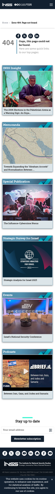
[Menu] (48, 4)
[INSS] (7, 4)
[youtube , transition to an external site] (24, 453)
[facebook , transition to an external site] (18, 36)
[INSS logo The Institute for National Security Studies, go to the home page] (27, 466)
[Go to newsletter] (50, 430)
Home (5, 23)
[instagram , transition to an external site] (17, 453)
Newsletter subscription (27, 439)
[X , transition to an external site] (24, 36)
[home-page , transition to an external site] (37, 453)
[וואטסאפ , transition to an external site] (30, 36)
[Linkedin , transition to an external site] (36, 36)
